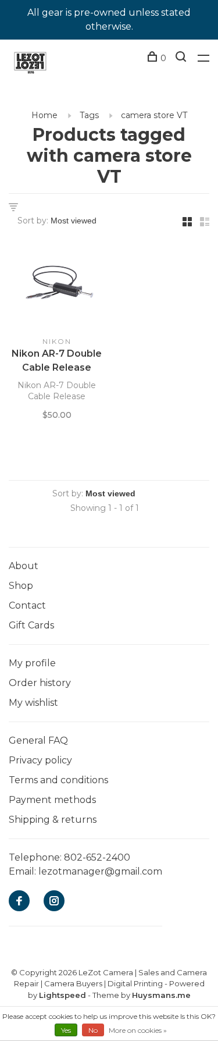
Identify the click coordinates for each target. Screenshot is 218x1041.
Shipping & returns (53, 819)
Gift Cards (31, 625)
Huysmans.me (161, 995)
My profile (32, 663)
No (93, 1030)
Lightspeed (62, 995)
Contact (27, 605)
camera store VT (154, 115)
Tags (89, 115)
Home (44, 115)
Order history (40, 682)
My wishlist (33, 702)
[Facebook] (19, 901)
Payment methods (52, 799)
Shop (21, 585)
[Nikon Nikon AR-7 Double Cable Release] (57, 286)
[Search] (182, 58)
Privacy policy (40, 760)
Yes (66, 1030)
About (23, 565)
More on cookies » (138, 1030)
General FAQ (38, 740)
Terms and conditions (58, 780)
